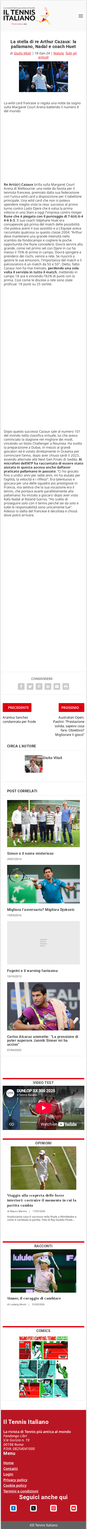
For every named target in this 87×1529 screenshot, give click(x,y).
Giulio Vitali (22, 53)
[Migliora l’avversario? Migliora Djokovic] (43, 884)
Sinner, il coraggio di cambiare (34, 1298)
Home (8, 1462)
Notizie (58, 53)
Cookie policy (15, 1485)
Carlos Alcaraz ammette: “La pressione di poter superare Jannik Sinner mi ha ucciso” (42, 1041)
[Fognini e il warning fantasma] (43, 942)
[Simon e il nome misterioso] (43, 823)
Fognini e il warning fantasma (32, 971)
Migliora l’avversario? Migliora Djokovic (41, 910)
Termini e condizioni (20, 1491)
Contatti (10, 1468)
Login (8, 1474)
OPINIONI (43, 1143)
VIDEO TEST (43, 1083)
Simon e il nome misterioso (30, 853)
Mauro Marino (18, 1211)
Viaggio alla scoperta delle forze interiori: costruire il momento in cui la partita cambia (42, 1200)
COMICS (43, 1331)
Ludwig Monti (18, 1304)
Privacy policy (15, 1479)
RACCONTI (43, 1246)
